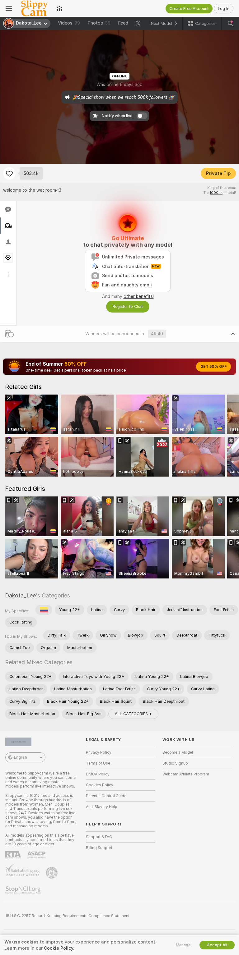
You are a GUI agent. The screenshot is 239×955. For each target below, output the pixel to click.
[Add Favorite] (9, 173)
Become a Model (177, 752)
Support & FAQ (99, 837)
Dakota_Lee (20, 595)
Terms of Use (98, 763)
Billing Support (99, 848)
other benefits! (139, 296)
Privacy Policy (98, 752)
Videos (69, 23)
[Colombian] (43, 610)
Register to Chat (128, 306)
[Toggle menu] (8, 8)
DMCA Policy (98, 774)
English (20, 757)
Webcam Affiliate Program (185, 774)
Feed (123, 23)
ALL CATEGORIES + (133, 713)
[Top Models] (59, 8)
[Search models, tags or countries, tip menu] (230, 23)
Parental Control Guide (106, 796)
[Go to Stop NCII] (23, 890)
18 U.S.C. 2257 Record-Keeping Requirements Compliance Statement (67, 916)
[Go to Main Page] (34, 8)
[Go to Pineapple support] (52, 873)
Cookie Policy (58, 948)
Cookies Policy (99, 785)
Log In (223, 8)
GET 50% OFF (213, 366)
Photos (98, 23)
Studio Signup (175, 763)
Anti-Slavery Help (101, 807)
